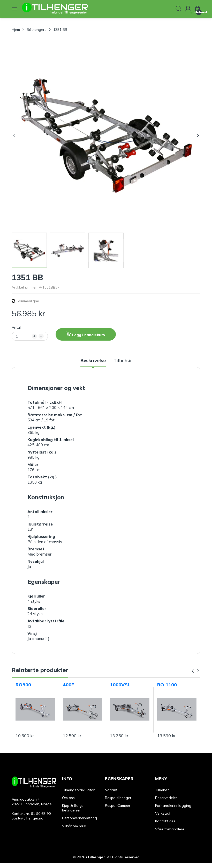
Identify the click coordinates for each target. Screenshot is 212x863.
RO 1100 (167, 685)
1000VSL (120, 685)
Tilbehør (162, 790)
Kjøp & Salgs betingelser (73, 807)
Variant (111, 790)
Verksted (162, 813)
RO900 (23, 685)
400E (68, 685)
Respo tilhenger (118, 797)
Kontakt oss (165, 821)
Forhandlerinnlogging (173, 805)
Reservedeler (166, 797)
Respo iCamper (117, 805)
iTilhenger (95, 857)
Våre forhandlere (169, 829)
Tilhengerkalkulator (78, 790)
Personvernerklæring (79, 818)
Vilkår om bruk (74, 826)
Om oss (68, 797)
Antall (16, 327)
